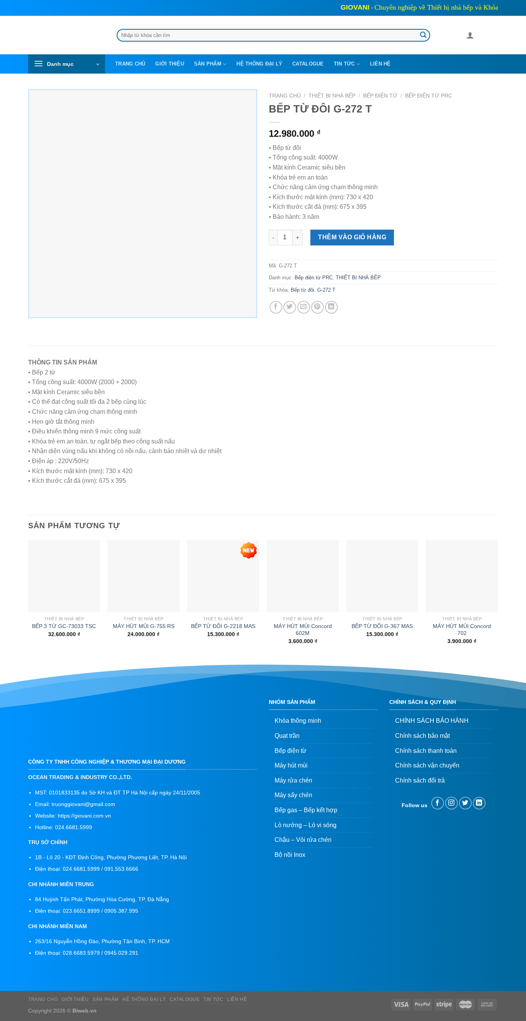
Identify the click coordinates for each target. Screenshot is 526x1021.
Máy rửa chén (293, 780)
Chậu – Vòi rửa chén (303, 839)
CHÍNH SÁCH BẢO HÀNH (432, 720)
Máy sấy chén (293, 795)
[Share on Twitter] (289, 307)
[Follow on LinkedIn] (479, 803)
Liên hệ (380, 64)
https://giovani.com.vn (84, 816)
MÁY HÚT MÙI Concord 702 (462, 629)
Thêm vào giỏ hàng (352, 237)
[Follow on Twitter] (465, 803)
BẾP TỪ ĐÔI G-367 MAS (382, 626)
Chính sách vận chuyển (427, 765)
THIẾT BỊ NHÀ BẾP (331, 96)
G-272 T (326, 290)
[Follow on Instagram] (451, 803)
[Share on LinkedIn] (331, 307)
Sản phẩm (207, 64)
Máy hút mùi (291, 765)
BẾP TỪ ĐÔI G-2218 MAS (223, 626)
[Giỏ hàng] (483, 36)
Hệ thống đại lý (259, 64)
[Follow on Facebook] (437, 803)
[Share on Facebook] (276, 307)
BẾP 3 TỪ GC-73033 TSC (64, 626)
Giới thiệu (169, 64)
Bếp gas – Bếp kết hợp (306, 810)
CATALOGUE (307, 64)
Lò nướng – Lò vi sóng (306, 825)
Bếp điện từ (380, 96)
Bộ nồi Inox (290, 854)
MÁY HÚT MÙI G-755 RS (143, 626)
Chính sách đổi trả (420, 780)
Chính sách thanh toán (426, 750)
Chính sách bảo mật (422, 735)
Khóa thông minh (298, 720)
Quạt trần (287, 735)
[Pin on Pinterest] (317, 307)
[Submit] (423, 35)
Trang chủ (130, 64)
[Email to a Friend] (303, 307)
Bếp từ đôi (302, 290)
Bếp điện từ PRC (428, 96)
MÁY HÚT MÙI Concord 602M (303, 629)
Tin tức (344, 64)
